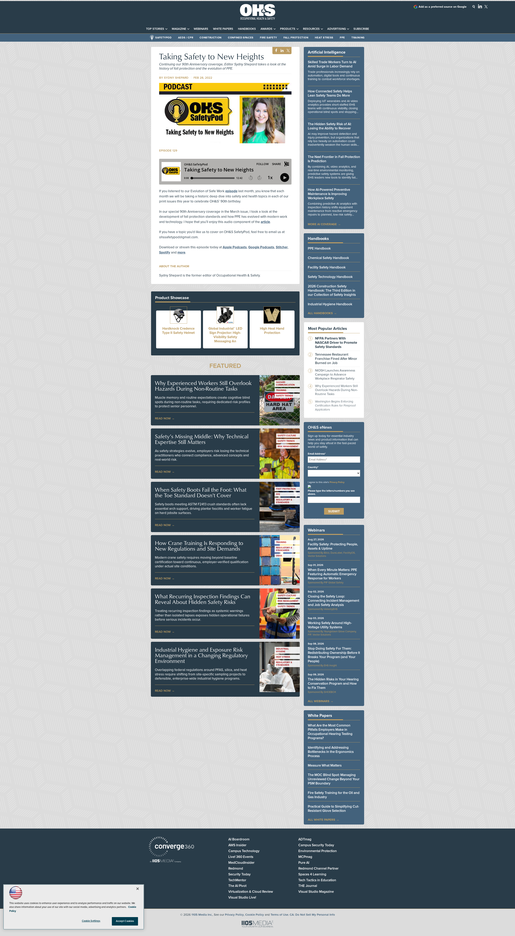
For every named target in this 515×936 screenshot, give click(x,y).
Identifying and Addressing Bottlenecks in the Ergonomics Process (331, 751)
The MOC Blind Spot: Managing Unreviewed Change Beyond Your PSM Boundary (333, 779)
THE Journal (307, 886)
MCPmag (305, 857)
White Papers (223, 29)
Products (287, 29)
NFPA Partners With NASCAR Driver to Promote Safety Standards (336, 342)
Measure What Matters (325, 765)
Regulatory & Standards (284, 501)
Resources (311, 29)
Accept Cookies (125, 921)
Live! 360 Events (240, 857)
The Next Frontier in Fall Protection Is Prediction (334, 159)
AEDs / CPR (185, 37)
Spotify (164, 252)
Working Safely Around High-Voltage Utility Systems (330, 625)
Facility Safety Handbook (327, 267)
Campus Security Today (316, 845)
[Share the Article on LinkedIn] (281, 50)
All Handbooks (320, 313)
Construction (210, 37)
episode (231, 191)
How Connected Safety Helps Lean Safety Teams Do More (330, 93)
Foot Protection (286, 489)
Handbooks (247, 29)
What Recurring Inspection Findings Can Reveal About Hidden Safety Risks (202, 599)
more (181, 252)
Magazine (179, 29)
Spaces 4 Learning (312, 874)
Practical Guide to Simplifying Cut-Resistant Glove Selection (333, 808)
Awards (266, 29)
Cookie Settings (91, 921)
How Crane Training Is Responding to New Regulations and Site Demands (199, 545)
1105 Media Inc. (202, 914)
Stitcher (282, 247)
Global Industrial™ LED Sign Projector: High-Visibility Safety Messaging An (225, 334)
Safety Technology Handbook (330, 277)
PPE (342, 37)
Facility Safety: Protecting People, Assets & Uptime (333, 546)
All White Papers (321, 819)
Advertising (336, 29)
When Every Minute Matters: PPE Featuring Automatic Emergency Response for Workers (332, 574)
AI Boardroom (238, 839)
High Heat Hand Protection (272, 330)
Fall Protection (295, 37)
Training (358, 37)
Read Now (163, 418)
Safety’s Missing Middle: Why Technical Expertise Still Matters (201, 439)
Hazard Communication (285, 383)
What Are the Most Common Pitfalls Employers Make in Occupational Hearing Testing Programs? (330, 731)
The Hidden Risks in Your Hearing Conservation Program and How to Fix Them (333, 683)
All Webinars (318, 701)
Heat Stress (324, 37)
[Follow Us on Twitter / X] (486, 6)
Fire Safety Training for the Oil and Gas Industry (333, 795)
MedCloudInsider (241, 863)
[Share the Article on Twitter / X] (287, 50)
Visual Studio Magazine (316, 892)
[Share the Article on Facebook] (275, 50)
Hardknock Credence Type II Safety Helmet (178, 330)
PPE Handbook (319, 248)
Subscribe (361, 29)
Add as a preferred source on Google (443, 6)
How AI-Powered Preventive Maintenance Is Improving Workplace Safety (329, 194)
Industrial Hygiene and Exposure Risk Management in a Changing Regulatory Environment (201, 655)
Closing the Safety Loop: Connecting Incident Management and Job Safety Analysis (333, 600)
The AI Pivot (237, 886)
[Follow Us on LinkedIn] (480, 6)
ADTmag (304, 839)
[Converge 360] (171, 847)
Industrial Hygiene (282, 650)
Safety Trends (284, 395)
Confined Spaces (240, 37)
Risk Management (288, 446)
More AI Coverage (322, 224)
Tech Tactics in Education (317, 880)
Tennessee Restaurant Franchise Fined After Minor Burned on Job (336, 358)
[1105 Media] (165, 861)
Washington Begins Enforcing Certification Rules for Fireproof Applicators (335, 405)
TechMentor (237, 880)
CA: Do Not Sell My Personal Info (312, 914)
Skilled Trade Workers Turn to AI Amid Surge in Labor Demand (332, 64)
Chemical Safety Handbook (328, 258)
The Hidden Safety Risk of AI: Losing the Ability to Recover (329, 126)
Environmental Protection (317, 851)
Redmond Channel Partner (318, 868)
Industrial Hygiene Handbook (330, 304)
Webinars (201, 29)
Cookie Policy (254, 914)
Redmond (235, 868)
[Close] (137, 888)
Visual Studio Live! (242, 897)
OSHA (279, 555)
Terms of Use (279, 914)
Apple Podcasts (235, 247)
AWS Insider (237, 845)
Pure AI (303, 863)
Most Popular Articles (327, 328)
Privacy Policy (337, 482)
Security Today (239, 874)
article (265, 222)
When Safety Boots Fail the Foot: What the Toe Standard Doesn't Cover (200, 492)
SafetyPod (163, 37)
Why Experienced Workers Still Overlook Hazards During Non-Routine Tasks (203, 385)
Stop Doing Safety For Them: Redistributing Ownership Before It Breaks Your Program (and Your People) (334, 654)
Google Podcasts (261, 247)
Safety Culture (287, 435)
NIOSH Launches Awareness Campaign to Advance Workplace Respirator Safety (335, 374)
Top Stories (155, 29)
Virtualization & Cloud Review (250, 892)
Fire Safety (268, 37)
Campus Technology (244, 851)
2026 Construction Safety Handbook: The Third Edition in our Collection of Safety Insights (332, 290)
